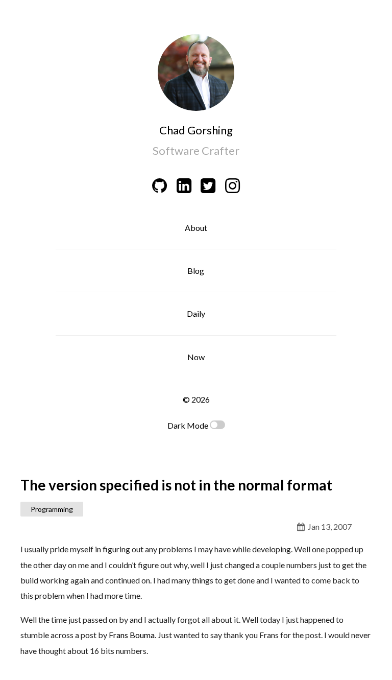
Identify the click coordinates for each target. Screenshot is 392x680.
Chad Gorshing (196, 130)
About (196, 227)
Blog (195, 270)
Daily (196, 313)
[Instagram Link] (232, 185)
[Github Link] (160, 185)
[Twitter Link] (208, 185)
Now (196, 357)
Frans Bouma (132, 635)
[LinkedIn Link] (184, 185)
